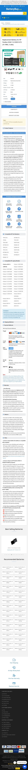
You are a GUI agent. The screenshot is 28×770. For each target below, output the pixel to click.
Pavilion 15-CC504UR (18, 281)
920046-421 (16, 247)
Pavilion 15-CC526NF (7, 286)
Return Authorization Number (9, 734)
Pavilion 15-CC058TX (7, 279)
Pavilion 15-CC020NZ (18, 276)
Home (2, 23)
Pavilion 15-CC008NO (7, 274)
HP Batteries (7, 23)
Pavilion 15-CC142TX (7, 281)
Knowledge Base (6, 715)
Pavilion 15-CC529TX (18, 286)
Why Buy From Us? (7, 699)
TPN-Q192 (5, 237)
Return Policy (6, 717)
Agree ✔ (18, 768)
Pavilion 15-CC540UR (7, 288)
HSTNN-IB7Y (16, 254)
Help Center (5, 711)
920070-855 (16, 242)
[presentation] (14, 106)
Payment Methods (7, 726)
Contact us (7, 6)
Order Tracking (15, 6)
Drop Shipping (6, 728)
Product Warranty (6, 697)
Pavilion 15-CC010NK (7, 276)
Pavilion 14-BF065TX (18, 266)
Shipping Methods (7, 724)
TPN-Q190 (16, 252)
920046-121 (5, 257)
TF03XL (4, 240)
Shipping (23, 6)
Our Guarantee (6, 695)
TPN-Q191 (5, 247)
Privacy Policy (6, 701)
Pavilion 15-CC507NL (7, 284)
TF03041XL (5, 254)
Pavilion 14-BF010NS (18, 264)
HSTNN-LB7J (17, 237)
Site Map (5, 705)
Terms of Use (6, 703)
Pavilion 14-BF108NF (7, 269)
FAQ (4, 710)
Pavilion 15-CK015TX (7, 293)
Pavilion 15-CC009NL (18, 274)
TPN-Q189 (16, 240)
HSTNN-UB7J (6, 245)
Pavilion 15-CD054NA (18, 288)
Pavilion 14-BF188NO (18, 269)
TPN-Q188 (5, 242)
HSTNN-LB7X (6, 252)
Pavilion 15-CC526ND (18, 284)
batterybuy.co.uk (13, 756)
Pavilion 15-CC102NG (18, 279)
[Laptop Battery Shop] (14, 10)
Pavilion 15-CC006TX (18, 271)
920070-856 (16, 249)
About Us (5, 693)
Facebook (5, 736)
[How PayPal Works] (18, 752)
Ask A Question (8, 101)
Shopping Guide (6, 713)
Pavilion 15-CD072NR (7, 291)
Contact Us (5, 732)
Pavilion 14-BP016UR (7, 271)
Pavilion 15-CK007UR (18, 291)
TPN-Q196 (5, 249)
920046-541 (16, 245)
